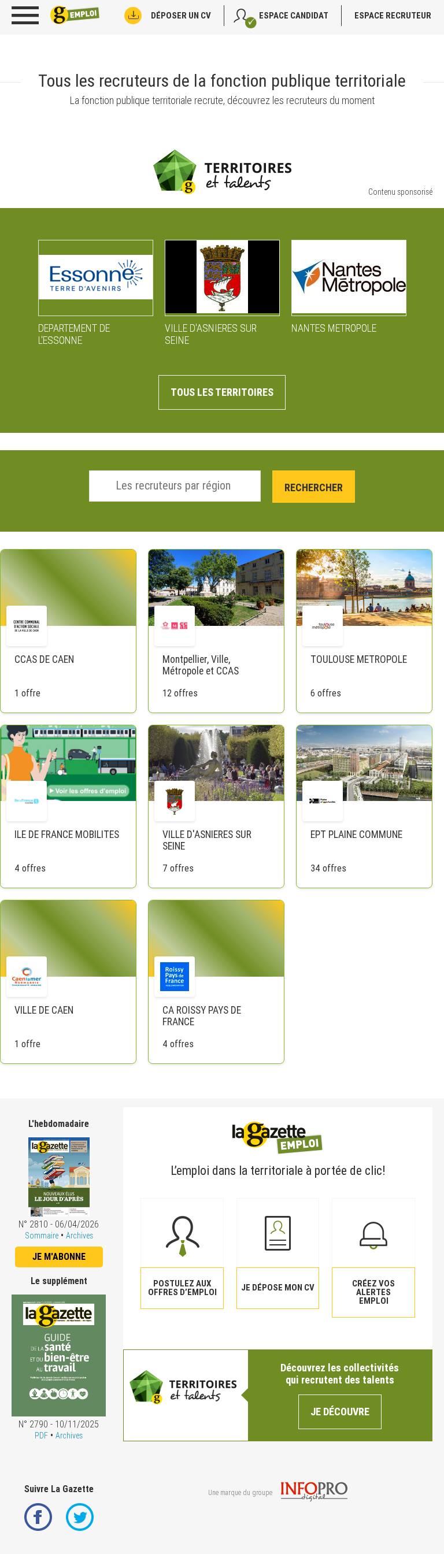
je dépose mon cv (277, 1287)
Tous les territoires (222, 392)
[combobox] (175, 486)
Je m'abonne (59, 1256)
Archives (79, 1235)
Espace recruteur (392, 15)
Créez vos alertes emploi (373, 1292)
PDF (41, 1435)
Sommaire (41, 1235)
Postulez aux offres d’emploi (182, 1287)
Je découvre (339, 1411)
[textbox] (181, 485)
